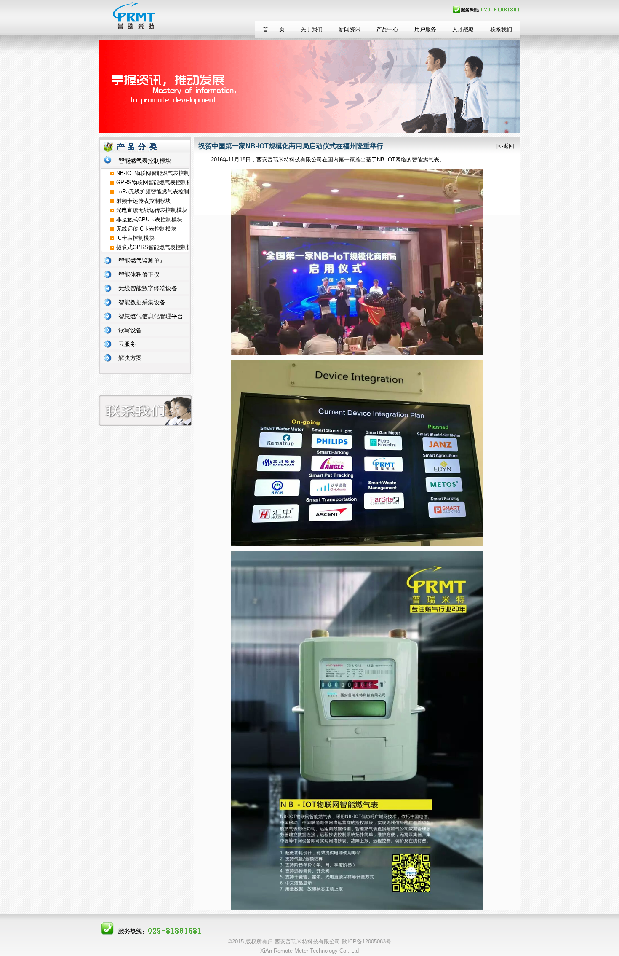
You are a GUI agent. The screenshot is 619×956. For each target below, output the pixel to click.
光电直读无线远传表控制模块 (151, 210)
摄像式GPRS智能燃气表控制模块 (156, 247)
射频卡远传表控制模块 (143, 201)
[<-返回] (506, 146)
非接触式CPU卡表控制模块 (149, 219)
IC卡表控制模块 (135, 238)
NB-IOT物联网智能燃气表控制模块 (158, 173)
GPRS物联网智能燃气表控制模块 (156, 182)
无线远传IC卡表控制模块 (146, 229)
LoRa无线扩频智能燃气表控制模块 (158, 191)
